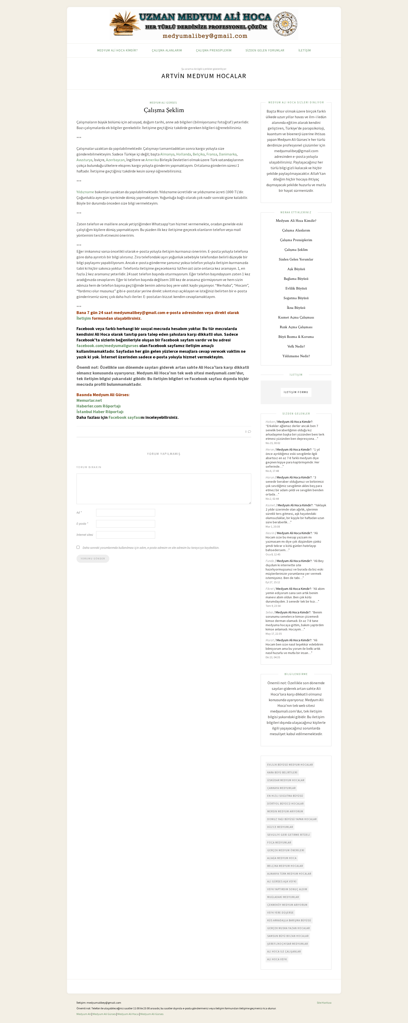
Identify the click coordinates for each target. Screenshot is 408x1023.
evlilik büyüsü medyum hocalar (290, 764)
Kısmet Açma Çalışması (296, 317)
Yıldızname (85, 191)
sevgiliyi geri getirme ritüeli (288, 834)
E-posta (82, 524)
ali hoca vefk (277, 959)
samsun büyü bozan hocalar (288, 936)
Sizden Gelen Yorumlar (265, 50)
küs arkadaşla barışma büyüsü (289, 920)
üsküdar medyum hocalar (285, 780)
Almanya (167, 154)
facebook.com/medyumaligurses (107, 345)
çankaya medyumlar (281, 788)
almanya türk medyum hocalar (289, 873)
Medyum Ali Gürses (163, 102)
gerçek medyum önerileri (285, 850)
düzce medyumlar (280, 827)
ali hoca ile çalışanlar (284, 951)
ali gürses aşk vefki (282, 881)
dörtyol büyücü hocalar (285, 803)
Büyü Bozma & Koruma (296, 336)
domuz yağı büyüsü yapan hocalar (292, 819)
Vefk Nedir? (296, 346)
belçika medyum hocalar (285, 866)
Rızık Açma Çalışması (296, 327)
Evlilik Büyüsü (296, 288)
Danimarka (228, 154)
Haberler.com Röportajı (98, 406)
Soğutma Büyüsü (296, 298)
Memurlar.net (89, 400)
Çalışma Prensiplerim (214, 50)
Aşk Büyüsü (296, 269)
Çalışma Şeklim (164, 110)
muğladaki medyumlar (283, 897)
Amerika (152, 159)
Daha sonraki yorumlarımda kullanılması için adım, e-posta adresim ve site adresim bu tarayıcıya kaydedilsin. (151, 548)
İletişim (304, 50)
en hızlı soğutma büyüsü (285, 795)
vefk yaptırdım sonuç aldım (287, 889)
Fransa (211, 154)
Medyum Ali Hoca (128, 1014)
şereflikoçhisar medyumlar (287, 943)
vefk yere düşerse (280, 912)
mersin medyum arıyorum (285, 811)
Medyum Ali (83, 1014)
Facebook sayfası (125, 417)
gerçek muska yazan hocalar (288, 928)
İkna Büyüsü (296, 307)
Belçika (199, 154)
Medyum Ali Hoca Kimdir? (117, 50)
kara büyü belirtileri (282, 772)
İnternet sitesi (84, 535)
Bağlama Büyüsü (296, 278)
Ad (79, 513)
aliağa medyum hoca (282, 858)
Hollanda (183, 154)
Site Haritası (324, 1002)
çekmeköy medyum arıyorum (287, 904)
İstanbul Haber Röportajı (99, 411)
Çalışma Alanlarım (167, 50)
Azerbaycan (115, 159)
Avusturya (84, 159)
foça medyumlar (279, 842)
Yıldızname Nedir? (296, 356)
